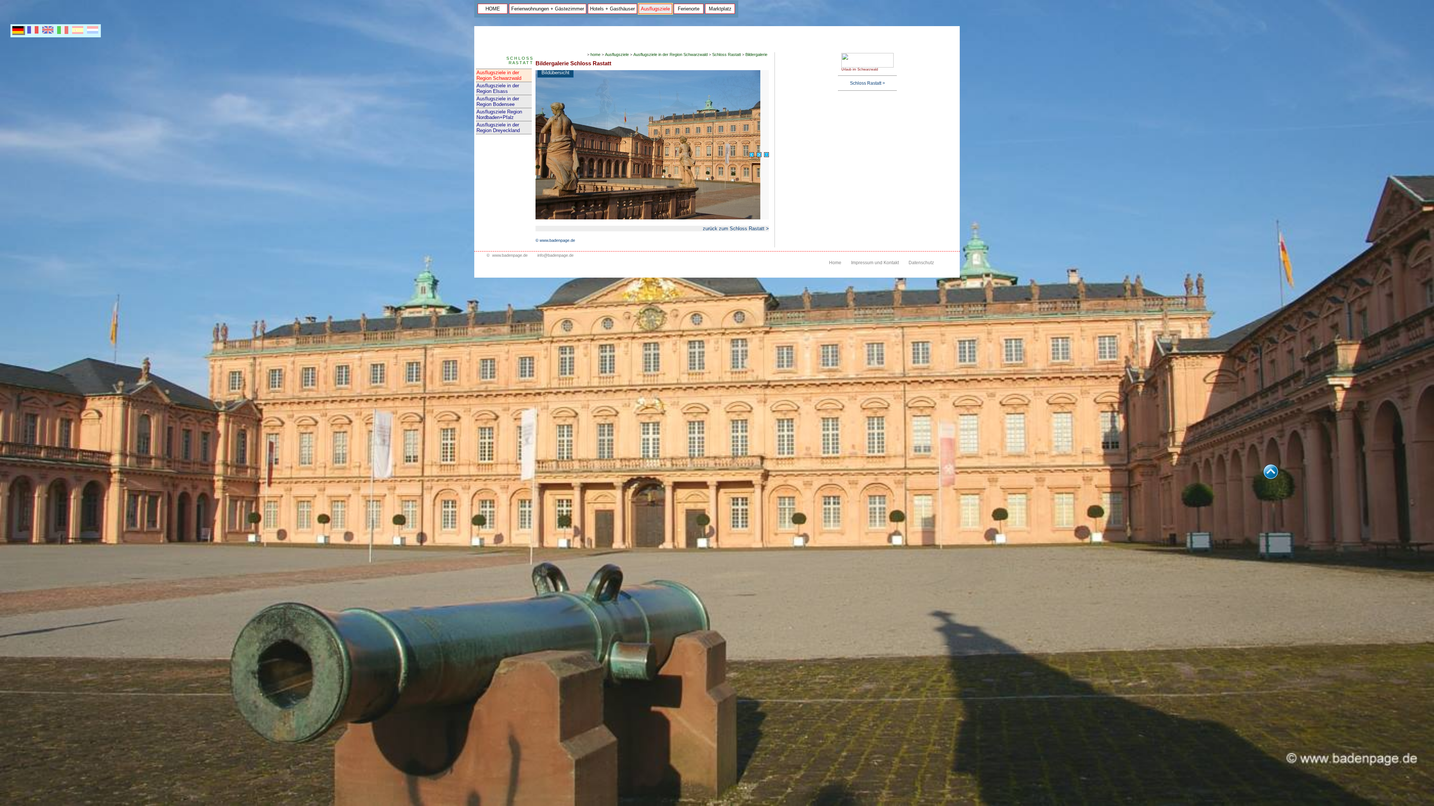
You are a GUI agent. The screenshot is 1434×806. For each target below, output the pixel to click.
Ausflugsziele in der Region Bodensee (498, 101)
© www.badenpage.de (555, 240)
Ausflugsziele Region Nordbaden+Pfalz (499, 114)
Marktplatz (720, 9)
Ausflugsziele (655, 9)
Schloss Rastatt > (867, 83)
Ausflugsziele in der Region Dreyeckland (498, 127)
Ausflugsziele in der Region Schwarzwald (499, 75)
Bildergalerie (756, 54)
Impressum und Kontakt (875, 262)
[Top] (1270, 477)
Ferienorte (688, 9)
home (595, 54)
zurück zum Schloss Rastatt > (736, 228)
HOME (492, 9)
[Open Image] (766, 154)
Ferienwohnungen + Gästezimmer (547, 9)
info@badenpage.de (555, 255)
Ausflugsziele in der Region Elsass (498, 88)
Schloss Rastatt (726, 54)
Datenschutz (921, 262)
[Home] (867, 66)
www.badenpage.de (510, 255)
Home (835, 262)
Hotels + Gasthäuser (612, 9)
